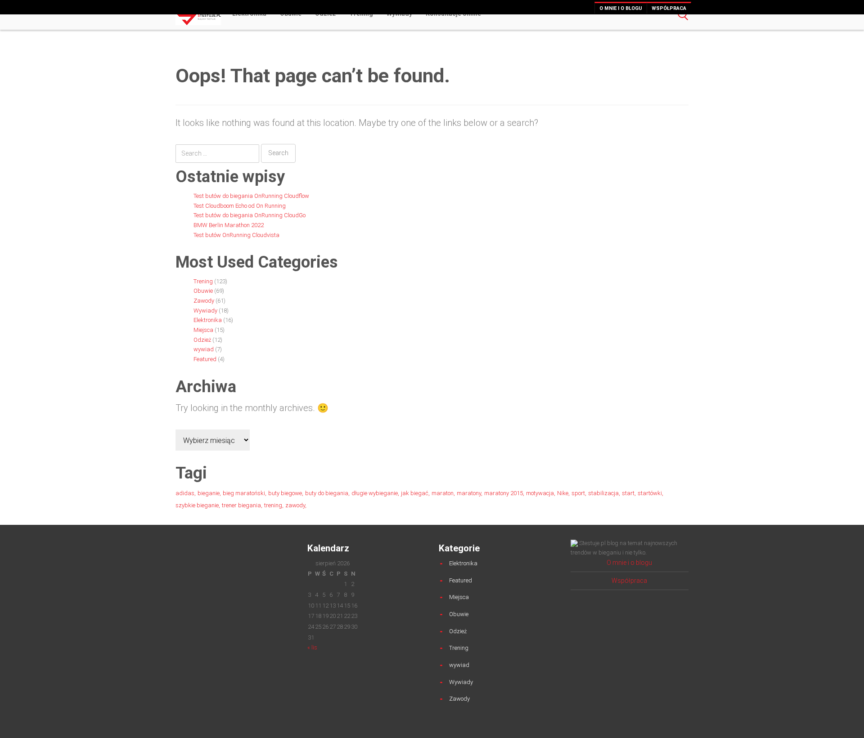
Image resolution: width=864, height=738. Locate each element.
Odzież (202, 339)
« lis (312, 647)
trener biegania (241, 505)
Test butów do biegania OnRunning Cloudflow (251, 195)
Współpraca (669, 8)
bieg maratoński (244, 493)
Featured (205, 359)
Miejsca (203, 330)
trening (273, 505)
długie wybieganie (374, 493)
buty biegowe (285, 493)
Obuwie (203, 290)
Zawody (204, 300)
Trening (203, 281)
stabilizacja (603, 493)
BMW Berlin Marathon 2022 (229, 225)
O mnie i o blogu (620, 8)
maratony (469, 493)
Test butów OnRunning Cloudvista (236, 235)
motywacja (540, 493)
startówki (650, 493)
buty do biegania (326, 493)
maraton (443, 493)
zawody (295, 505)
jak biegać (414, 493)
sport (578, 493)
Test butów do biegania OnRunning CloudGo (250, 215)
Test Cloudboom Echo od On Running (240, 205)
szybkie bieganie (197, 505)
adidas (185, 493)
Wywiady (205, 310)
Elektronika (208, 320)
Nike (562, 493)
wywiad (204, 349)
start (628, 493)
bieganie (209, 493)
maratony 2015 (503, 493)
